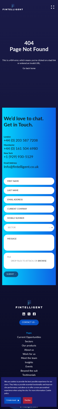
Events (29, 366)
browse (42, 261)
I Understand (11, 400)
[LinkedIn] (23, 314)
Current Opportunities (29, 337)
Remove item (49, 227)
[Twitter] (29, 314)
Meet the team (29, 358)
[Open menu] (52, 7)
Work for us (29, 354)
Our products (29, 346)
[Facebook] (34, 314)
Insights (29, 362)
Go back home (29, 68)
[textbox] (29, 181)
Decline (27, 400)
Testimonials (29, 375)
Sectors (29, 341)
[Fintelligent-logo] (13, 7)
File (9, 257)
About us (29, 350)
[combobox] (29, 227)
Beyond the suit (29, 371)
